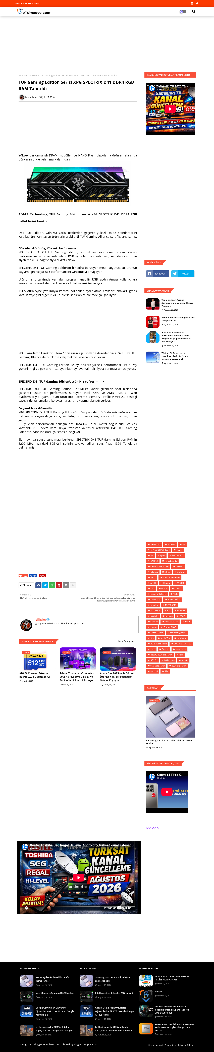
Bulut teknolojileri (158, 643)
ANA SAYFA (152, 827)
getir (152, 649)
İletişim (158, 991)
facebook (160, 273)
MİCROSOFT (170, 605)
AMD (175, 594)
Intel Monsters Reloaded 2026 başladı (55, 992)
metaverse (181, 649)
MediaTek (165, 638)
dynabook (181, 638)
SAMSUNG (155, 544)
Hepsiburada (171, 561)
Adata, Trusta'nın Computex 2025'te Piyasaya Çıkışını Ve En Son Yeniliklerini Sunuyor (77, 677)
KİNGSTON (155, 599)
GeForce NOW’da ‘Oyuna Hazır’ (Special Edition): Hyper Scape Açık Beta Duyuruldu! (172, 1009)
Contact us (170, 1045)
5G (151, 555)
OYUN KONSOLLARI (159, 566)
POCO (182, 616)
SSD (152, 588)
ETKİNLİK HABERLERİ (160, 549)
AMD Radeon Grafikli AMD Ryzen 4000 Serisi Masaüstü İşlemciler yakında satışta (174, 1027)
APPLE (153, 583)
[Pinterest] (59, 585)
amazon (169, 616)
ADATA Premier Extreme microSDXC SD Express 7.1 (34, 675)
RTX (166, 671)
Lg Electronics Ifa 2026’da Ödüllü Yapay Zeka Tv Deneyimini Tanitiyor (54, 1028)
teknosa (154, 572)
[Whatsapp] (52, 585)
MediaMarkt (177, 555)
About (159, 1045)
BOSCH (153, 660)
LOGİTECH (155, 610)
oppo (162, 555)
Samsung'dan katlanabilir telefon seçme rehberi (169, 742)
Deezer (165, 649)
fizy (152, 638)
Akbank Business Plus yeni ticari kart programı (178, 319)
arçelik (185, 660)
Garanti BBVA (170, 627)
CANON (154, 621)
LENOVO (179, 566)
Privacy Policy (185, 1045)
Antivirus (181, 572)
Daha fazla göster (126, 641)
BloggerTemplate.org (85, 1044)
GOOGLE (181, 610)
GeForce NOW (171, 621)
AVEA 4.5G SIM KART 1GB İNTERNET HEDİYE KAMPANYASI (173, 978)
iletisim (18, 3)
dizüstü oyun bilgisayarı (161, 654)
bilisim (40, 620)
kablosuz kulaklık (158, 594)
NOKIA (164, 588)
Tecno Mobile (156, 632)
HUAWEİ (171, 544)
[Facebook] (38, 585)
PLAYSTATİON (174, 599)
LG (183, 544)
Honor (179, 549)
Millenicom (169, 660)
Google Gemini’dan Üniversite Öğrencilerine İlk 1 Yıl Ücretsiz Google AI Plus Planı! (55, 1011)
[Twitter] (45, 585)
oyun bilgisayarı (179, 665)
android (154, 671)
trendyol (154, 605)
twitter (185, 273)
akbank (177, 588)
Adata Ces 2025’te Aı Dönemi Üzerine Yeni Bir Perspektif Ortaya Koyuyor (117, 677)
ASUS (34, 75)
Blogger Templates (44, 1044)
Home (151, 1045)
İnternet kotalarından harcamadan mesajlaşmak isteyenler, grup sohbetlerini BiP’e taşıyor (176, 337)
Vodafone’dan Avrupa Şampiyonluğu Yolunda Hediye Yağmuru (177, 302)
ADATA (33, 575)
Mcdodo (154, 616)
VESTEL (180, 583)
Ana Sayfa (24, 75)
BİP (168, 610)
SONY (167, 572)
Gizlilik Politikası (32, 3)
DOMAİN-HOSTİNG (182, 643)
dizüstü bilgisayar (178, 632)
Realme (166, 583)
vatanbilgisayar (157, 665)
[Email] (66, 585)
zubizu (153, 627)
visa (181, 654)
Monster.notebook (171, 577)
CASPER (154, 561)
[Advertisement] (107, 43)
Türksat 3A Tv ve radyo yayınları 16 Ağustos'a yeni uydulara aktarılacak (175, 356)
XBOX (187, 621)
